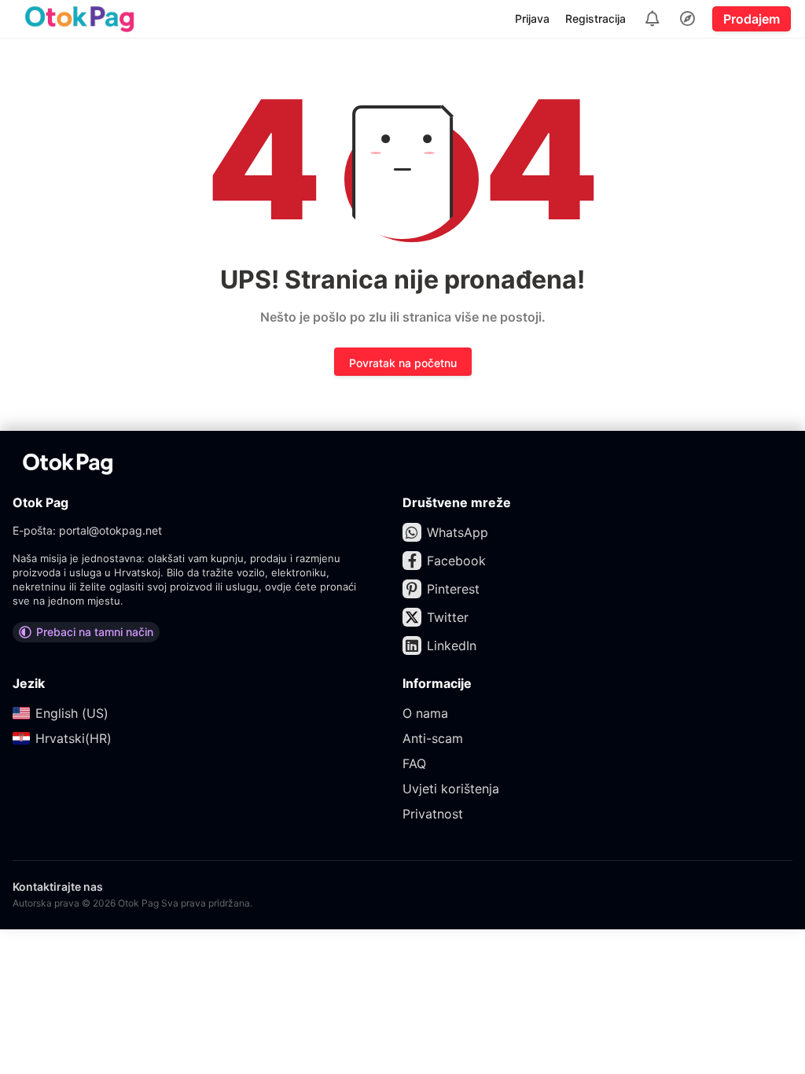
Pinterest (453, 589)
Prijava (532, 18)
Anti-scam (432, 738)
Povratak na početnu (403, 363)
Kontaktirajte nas (58, 886)
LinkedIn (451, 645)
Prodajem (751, 19)
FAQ (414, 763)
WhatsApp (457, 532)
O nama (425, 713)
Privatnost (432, 814)
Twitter (448, 617)
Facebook (456, 560)
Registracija (595, 18)
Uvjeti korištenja (450, 788)
